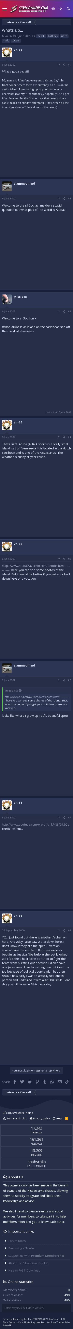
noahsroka (36, 1161)
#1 (69, 64)
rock (6, 40)
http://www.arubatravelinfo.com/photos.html (33, 566)
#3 (69, 311)
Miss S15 (20, 296)
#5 (69, 559)
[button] (4, 8)
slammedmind (24, 183)
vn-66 (8, 36)
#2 (69, 198)
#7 (69, 817)
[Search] (68, 8)
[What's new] (60, 8)
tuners (15, 40)
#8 (69, 930)
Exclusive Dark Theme (19, 1113)
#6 (69, 680)
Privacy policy (41, 1118)
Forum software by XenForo (32, 1318)
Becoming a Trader (21, 1248)
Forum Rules (17, 1241)
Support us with (36, 1255)
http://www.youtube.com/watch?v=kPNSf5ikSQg (35, 824)
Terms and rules (17, 1118)
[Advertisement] (36, 144)
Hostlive (40, 1322)
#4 (69, 437)
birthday (53, 36)
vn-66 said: (11, 690)
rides (64, 36)
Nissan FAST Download (24, 1270)
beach (41, 36)
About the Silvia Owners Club (28, 1263)
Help (59, 1118)
